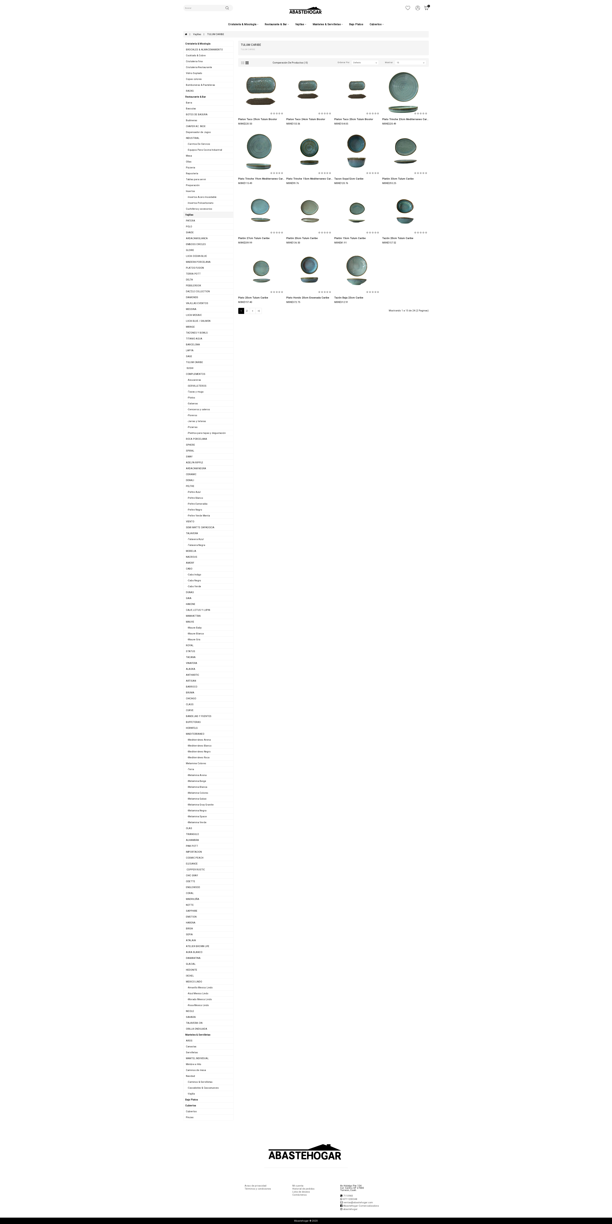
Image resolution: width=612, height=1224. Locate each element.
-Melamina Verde (195, 822)
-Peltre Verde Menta (197, 515)
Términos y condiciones (258, 1188)
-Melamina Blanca (196, 787)
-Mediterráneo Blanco (198, 745)
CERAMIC (190, 474)
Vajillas (197, 34)
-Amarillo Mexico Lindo (199, 987)
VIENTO (189, 521)
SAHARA (190, 1017)
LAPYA (189, 350)
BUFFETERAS (193, 722)
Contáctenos (299, 1195)
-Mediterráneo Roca (197, 757)
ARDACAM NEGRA (195, 468)
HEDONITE (191, 970)
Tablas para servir (195, 179)
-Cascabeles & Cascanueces (202, 1088)
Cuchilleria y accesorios (198, 209)
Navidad (190, 1076)
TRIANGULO (192, 834)
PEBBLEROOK (193, 285)
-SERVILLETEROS (196, 386)
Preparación (192, 185)
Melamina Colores (195, 763)
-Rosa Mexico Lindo (197, 1005)
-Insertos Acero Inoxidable (201, 197)
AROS (189, 1040)
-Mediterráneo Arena (198, 740)
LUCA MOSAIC (193, 315)
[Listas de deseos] (408, 8)
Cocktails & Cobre (195, 55)
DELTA (189, 279)
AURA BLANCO (194, 952)
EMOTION (191, 916)
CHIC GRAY (191, 875)
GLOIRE (189, 250)
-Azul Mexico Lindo (196, 993)
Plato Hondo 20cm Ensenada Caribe (307, 297)
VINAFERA (191, 663)
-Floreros (191, 415)
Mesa (188, 155)
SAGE (188, 356)
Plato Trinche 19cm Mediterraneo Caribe (262, 178)
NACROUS (191, 557)
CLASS (189, 704)
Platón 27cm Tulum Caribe (254, 238)
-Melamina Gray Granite (199, 804)
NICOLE (189, 1011)
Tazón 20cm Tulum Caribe (397, 238)
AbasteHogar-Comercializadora (361, 1206)
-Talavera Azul (194, 539)
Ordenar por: (344, 62)
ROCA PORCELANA (196, 439)
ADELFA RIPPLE (194, 462)
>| (259, 311)
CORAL (189, 893)
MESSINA (190, 309)
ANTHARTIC (192, 675)
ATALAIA (190, 940)
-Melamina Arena (196, 775)
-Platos (190, 397)
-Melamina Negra (195, 810)
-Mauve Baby (193, 627)
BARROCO (191, 686)
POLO (188, 226)
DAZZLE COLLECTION (197, 291)
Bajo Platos (356, 24)
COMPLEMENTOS (195, 374)
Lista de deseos (301, 1192)
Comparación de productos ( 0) (290, 62)
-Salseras (191, 403)
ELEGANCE (191, 863)
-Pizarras (191, 427)
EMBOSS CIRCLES (195, 244)
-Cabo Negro (193, 580)
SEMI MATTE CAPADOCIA (200, 527)
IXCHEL (189, 975)
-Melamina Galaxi (196, 799)
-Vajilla (190, 1093)
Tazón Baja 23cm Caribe (348, 297)
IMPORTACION (193, 852)
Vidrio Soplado (193, 73)
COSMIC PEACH (194, 857)
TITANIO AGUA (193, 338)
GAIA (188, 598)
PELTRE (189, 486)
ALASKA (190, 669)
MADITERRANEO (194, 734)
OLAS (188, 828)
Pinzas (189, 1117)
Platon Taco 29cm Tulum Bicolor (257, 119)
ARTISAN (190, 681)
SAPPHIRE (191, 911)
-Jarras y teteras (195, 421)
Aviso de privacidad (255, 1185)
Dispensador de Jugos (198, 132)
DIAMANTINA (193, 958)
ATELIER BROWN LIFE (197, 946)
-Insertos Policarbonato (199, 203)
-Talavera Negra (195, 545)
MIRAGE (190, 327)
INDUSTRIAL (192, 138)
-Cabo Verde (193, 586)
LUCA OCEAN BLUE (196, 256)
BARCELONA (192, 344)
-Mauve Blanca (194, 633)
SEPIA (189, 934)
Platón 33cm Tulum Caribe (398, 178)
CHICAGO (190, 698)
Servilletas (191, 1052)
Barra (188, 102)
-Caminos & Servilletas (199, 1082)
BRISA (189, 928)
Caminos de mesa (195, 1070)
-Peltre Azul (193, 492)
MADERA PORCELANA (198, 262)
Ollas (188, 161)
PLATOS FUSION (194, 268)
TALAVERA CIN (193, 1023)
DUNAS (189, 592)
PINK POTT (191, 846)
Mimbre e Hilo (193, 1064)
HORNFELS (191, 728)
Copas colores (193, 79)
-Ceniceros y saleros (197, 409)
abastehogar (350, 1209)
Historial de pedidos (303, 1188)
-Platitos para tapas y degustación (205, 433)
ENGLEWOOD (192, 887)
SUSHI (189, 368)
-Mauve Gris (192, 639)
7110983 (348, 1196)
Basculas (190, 108)
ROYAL (189, 645)
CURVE (189, 710)
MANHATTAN (193, 616)
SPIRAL (189, 450)
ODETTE (190, 881)
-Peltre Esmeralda (196, 504)
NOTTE (189, 905)
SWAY (189, 456)
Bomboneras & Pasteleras (200, 85)
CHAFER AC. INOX (195, 126)
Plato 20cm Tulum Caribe (253, 297)
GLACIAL (190, 964)
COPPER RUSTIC (195, 869)
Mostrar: (389, 62)
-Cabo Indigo (193, 574)
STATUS (190, 651)
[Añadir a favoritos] (261, 105)
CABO (189, 568)
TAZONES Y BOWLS (196, 332)
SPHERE (190, 445)
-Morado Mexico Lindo (198, 999)
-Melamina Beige (195, 781)
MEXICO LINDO (193, 981)
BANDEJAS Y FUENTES (198, 716)
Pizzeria (190, 167)
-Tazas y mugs (194, 391)
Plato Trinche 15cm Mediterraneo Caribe (310, 178)
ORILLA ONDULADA (196, 1029)
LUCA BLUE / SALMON (198, 321)
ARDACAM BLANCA (196, 238)
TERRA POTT (193, 273)
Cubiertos (191, 1111)
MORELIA (190, 551)
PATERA (190, 220)
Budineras (191, 120)
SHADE (189, 232)
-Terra (189, 769)
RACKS (189, 91)
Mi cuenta (297, 1185)
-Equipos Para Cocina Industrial (203, 150)
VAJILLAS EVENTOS (196, 303)
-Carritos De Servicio (197, 144)
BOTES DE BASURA (196, 114)
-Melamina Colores (196, 793)
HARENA (190, 922)
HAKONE (190, 604)
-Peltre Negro (193, 509)
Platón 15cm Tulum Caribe (350, 238)
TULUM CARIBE (215, 34)
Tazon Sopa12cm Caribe (349, 178)
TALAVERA (191, 533)
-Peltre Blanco (194, 498)
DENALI (189, 480)
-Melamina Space (196, 816)
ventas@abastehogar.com (358, 1202)
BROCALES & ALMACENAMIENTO (204, 49)
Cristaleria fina (194, 61)
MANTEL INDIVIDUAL (197, 1058)
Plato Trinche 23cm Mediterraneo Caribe (406, 119)
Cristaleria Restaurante (198, 67)
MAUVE (189, 622)
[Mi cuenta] (417, 8)
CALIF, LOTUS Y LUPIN (197, 610)
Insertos (190, 191)
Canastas (191, 1046)
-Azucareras (193, 380)
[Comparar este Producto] (268, 105)
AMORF (189, 563)
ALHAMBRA (192, 840)
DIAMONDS (191, 297)
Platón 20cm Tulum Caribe (302, 238)
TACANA (190, 657)
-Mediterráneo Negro (198, 751)
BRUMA (189, 692)
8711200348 (350, 1199)
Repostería (191, 173)
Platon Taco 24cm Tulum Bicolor (305, 119)
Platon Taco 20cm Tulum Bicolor (353, 119)
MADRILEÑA (192, 899)
